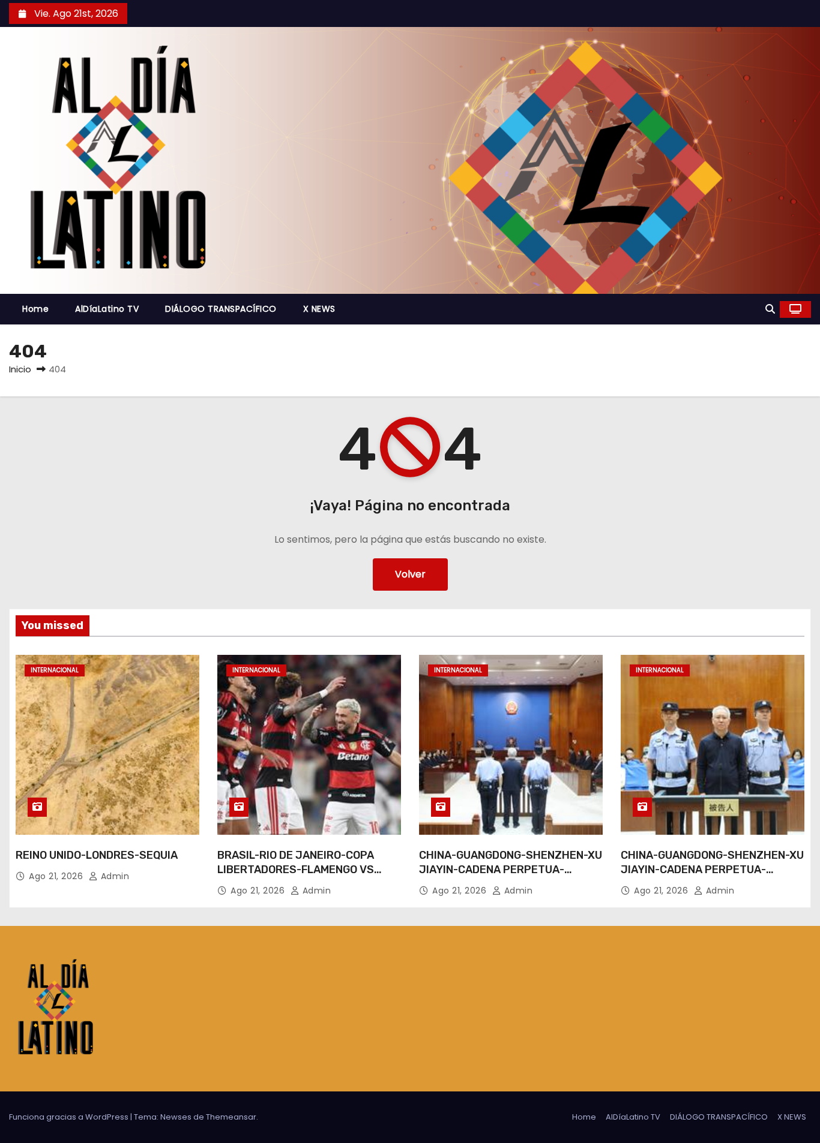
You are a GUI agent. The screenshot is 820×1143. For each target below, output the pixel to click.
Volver (410, 574)
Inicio (20, 369)
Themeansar (231, 1117)
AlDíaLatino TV (107, 309)
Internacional (55, 670)
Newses (175, 1117)
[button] (770, 309)
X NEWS (319, 309)
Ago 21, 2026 (57, 876)
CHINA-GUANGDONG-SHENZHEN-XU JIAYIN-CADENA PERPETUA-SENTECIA (510, 870)
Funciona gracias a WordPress (69, 1117)
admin (113, 876)
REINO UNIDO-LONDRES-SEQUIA (97, 855)
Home (35, 309)
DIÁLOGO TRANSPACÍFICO (221, 309)
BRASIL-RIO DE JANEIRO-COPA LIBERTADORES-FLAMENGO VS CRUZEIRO (295, 870)
